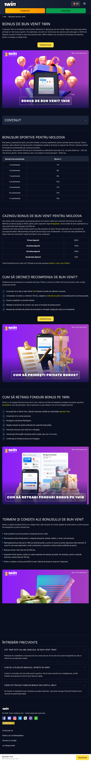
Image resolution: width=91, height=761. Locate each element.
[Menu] (84, 3)
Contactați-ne (7, 730)
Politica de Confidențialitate (12, 735)
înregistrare (55, 224)
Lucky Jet (59, 263)
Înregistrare (25, 11)
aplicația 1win (64, 411)
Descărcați (66, 11)
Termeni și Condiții (9, 740)
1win (34, 291)
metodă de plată (53, 296)
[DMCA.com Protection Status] (8, 723)
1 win (4, 17)
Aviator (51, 263)
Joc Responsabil (8, 745)
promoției (5, 405)
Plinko (67, 263)
